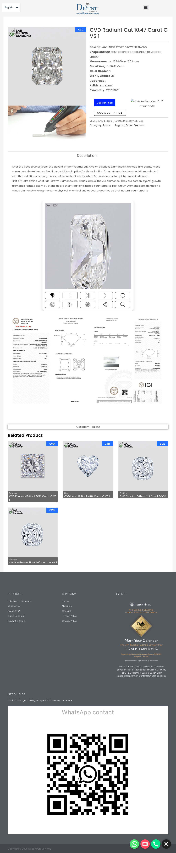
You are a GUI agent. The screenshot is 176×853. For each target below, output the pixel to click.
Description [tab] (87, 155)
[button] (146, 7)
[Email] (145, 844)
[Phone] (155, 844)
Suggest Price (110, 113)
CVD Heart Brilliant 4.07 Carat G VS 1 (87, 496)
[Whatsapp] (134, 844)
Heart (66, 493)
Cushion (123, 493)
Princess (13, 493)
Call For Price (105, 103)
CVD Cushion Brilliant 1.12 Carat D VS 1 (143, 496)
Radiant (107, 125)
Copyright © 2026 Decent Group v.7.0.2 (29, 848)
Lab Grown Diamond (133, 125)
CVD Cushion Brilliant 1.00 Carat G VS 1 (33, 562)
